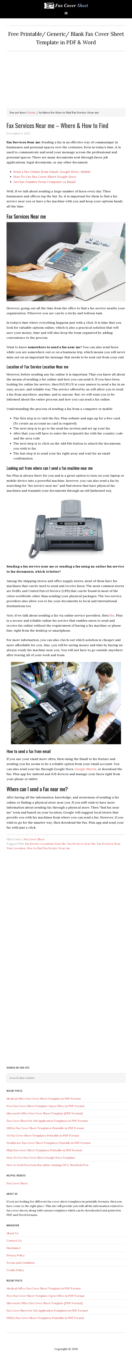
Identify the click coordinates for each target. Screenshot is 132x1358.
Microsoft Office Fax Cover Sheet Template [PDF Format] (44, 1113)
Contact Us (14, 1240)
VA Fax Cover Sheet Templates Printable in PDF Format (43, 1135)
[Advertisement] (66, 77)
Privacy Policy (16, 1255)
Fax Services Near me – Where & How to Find (57, 125)
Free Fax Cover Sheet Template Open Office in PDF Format (46, 1106)
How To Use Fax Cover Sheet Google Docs (44, 177)
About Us (13, 1233)
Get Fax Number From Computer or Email (44, 182)
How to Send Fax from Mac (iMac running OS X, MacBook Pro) (47, 1165)
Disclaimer (14, 1248)
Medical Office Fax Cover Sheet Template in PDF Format (44, 1098)
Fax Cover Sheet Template (66, 5)
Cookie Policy (15, 1270)
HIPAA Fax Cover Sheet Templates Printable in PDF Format (45, 1128)
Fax (111, 615)
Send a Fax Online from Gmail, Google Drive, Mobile (52, 172)
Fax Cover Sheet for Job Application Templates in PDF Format (47, 1120)
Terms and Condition (21, 1262)
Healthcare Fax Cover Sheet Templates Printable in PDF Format (49, 1143)
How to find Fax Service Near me (48, 848)
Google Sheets (85, 769)
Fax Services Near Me (81, 843)
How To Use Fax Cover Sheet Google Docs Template (41, 1157)
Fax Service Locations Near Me (45, 843)
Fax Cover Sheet (34, 839)
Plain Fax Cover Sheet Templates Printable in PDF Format (44, 1150)
